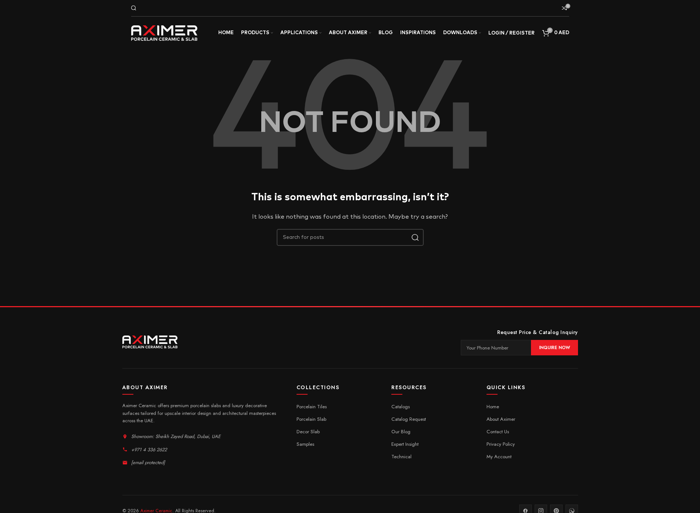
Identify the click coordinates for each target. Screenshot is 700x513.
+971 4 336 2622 (149, 449)
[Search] (134, 8)
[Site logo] (164, 33)
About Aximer (501, 419)
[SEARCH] (415, 237)
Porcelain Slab (311, 419)
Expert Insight (405, 444)
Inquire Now (554, 347)
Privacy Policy (501, 444)
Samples (305, 444)
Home (493, 406)
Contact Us (498, 431)
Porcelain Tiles (312, 406)
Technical (401, 456)
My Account (499, 456)
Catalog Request (408, 419)
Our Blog (400, 431)
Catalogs (400, 406)
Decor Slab (308, 431)
